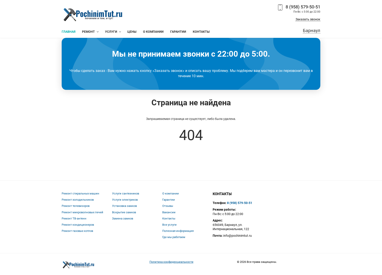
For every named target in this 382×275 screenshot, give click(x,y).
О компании (170, 193)
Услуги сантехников (125, 193)
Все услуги (169, 224)
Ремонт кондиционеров (78, 224)
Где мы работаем (173, 237)
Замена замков (122, 218)
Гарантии (168, 199)
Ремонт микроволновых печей (82, 212)
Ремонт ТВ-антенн (74, 218)
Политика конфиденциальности (171, 261)
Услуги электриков (125, 199)
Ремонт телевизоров (76, 206)
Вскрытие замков (124, 212)
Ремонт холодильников (78, 199)
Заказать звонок (308, 19)
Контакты (168, 218)
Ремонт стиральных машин (80, 193)
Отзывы (167, 206)
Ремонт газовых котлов (77, 231)
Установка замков (124, 206)
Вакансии (169, 212)
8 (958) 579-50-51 (303, 7)
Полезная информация (178, 231)
